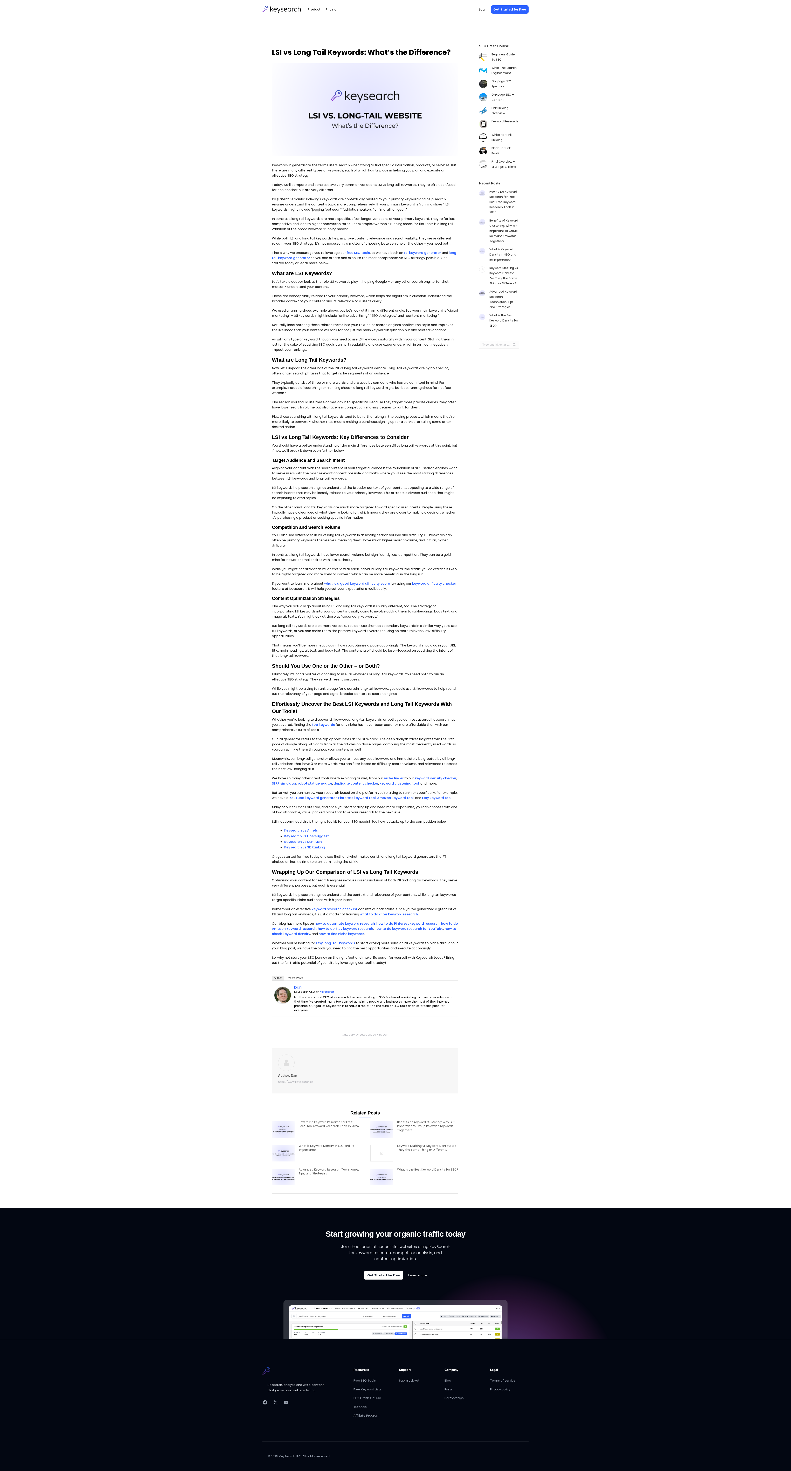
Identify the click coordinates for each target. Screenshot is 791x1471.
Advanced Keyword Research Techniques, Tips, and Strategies (329, 1172)
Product (314, 9)
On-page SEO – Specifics (502, 83)
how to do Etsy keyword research (345, 928)
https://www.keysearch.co (296, 1082)
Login (483, 9)
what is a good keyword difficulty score (357, 583)
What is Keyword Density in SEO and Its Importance (326, 1148)
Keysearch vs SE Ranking (304, 847)
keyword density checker (435, 778)
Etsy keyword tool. (437, 797)
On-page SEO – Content (502, 97)
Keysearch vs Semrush (303, 841)
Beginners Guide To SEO (503, 57)
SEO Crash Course (367, 1398)
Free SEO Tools (364, 1380)
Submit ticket (409, 1380)
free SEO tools (358, 252)
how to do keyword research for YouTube (408, 928)
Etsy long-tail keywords (335, 943)
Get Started (509, 9)
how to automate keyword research (345, 923)
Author (278, 977)
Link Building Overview (499, 110)
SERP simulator (284, 783)
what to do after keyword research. (389, 914)
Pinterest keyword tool (357, 797)
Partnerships (454, 1398)
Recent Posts (295, 977)
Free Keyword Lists (367, 1389)
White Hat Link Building (501, 137)
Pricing (331, 9)
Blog (448, 1380)
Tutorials (360, 1407)
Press (449, 1389)
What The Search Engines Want (504, 70)
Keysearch (327, 992)
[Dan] (282, 995)
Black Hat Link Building (501, 150)
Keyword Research (504, 121)
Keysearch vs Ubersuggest (306, 836)
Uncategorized (366, 1035)
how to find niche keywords (341, 933)
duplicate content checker (356, 783)
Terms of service (503, 1380)
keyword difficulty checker (434, 583)
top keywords (323, 724)
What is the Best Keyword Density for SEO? (427, 1170)
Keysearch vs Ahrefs (301, 830)
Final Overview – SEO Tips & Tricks (503, 164)
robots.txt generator (315, 783)
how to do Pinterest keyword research (408, 923)
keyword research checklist (334, 909)
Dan (298, 987)
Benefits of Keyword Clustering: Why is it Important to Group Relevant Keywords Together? (426, 1126)
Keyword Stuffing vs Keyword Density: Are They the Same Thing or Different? (426, 1148)
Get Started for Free (383, 1275)
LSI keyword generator (422, 252)
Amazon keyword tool (395, 797)
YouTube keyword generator (313, 797)
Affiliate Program (366, 1415)
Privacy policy (500, 1389)
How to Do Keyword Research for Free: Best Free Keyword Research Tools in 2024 (329, 1124)
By (383, 1035)
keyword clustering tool (399, 783)
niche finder (394, 778)
